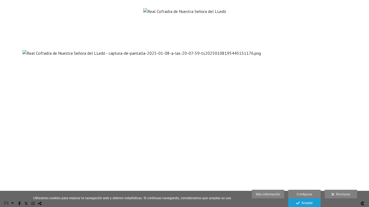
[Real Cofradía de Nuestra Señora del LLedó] (184, 21)
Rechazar (342, 194)
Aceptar (306, 203)
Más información (268, 194)
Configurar (304, 194)
